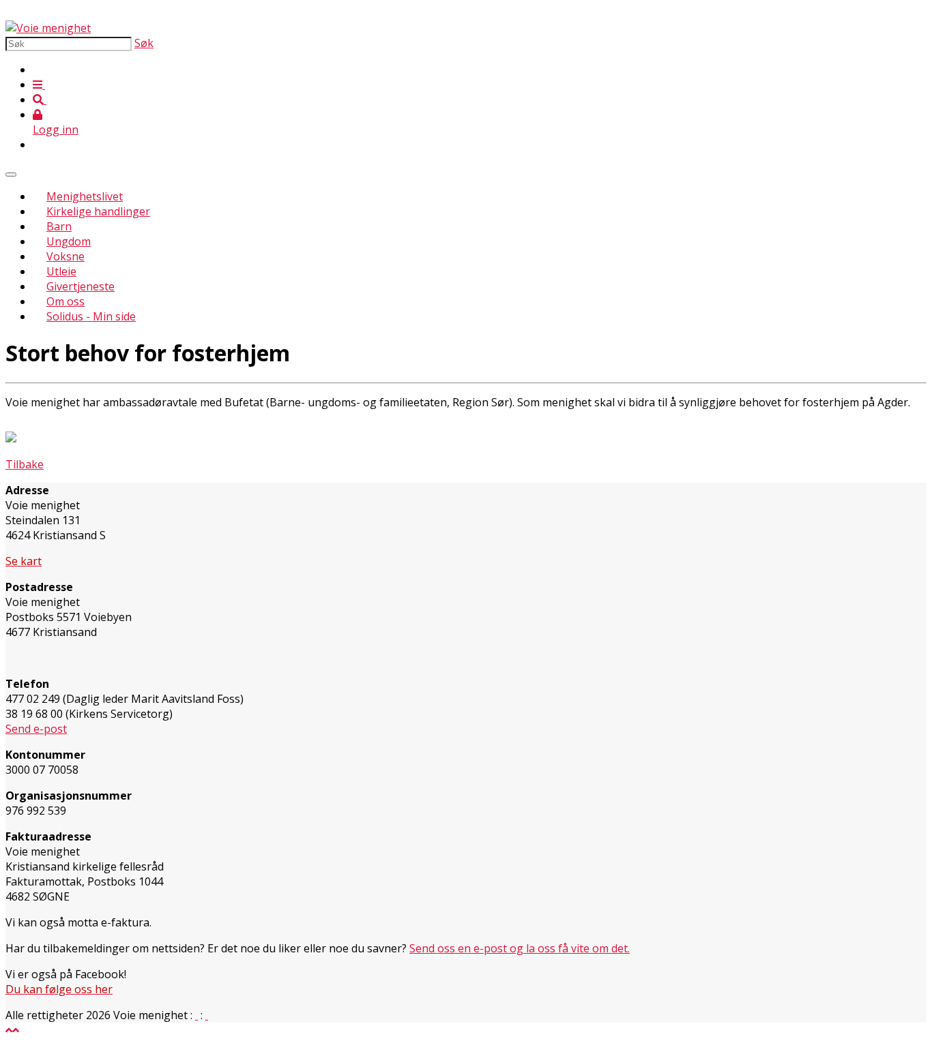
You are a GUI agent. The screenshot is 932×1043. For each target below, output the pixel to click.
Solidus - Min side (91, 316)
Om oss (65, 301)
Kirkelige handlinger (98, 211)
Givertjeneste (80, 286)
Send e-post (36, 728)
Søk (144, 42)
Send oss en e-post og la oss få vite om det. (519, 948)
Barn (59, 226)
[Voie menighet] (48, 27)
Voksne (65, 256)
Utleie (61, 271)
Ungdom (68, 241)
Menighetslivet (84, 196)
